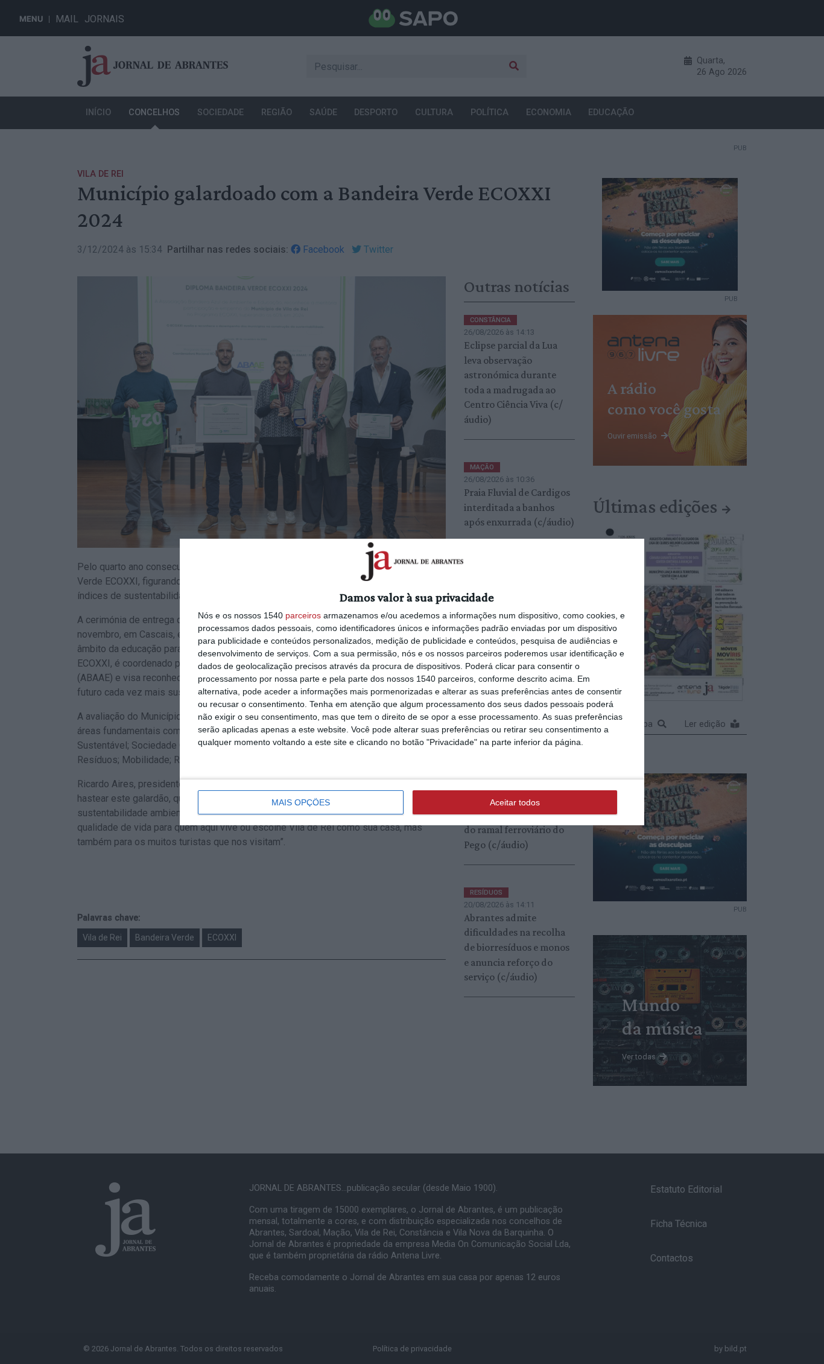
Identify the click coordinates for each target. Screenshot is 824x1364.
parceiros (303, 615)
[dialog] (412, 682)
